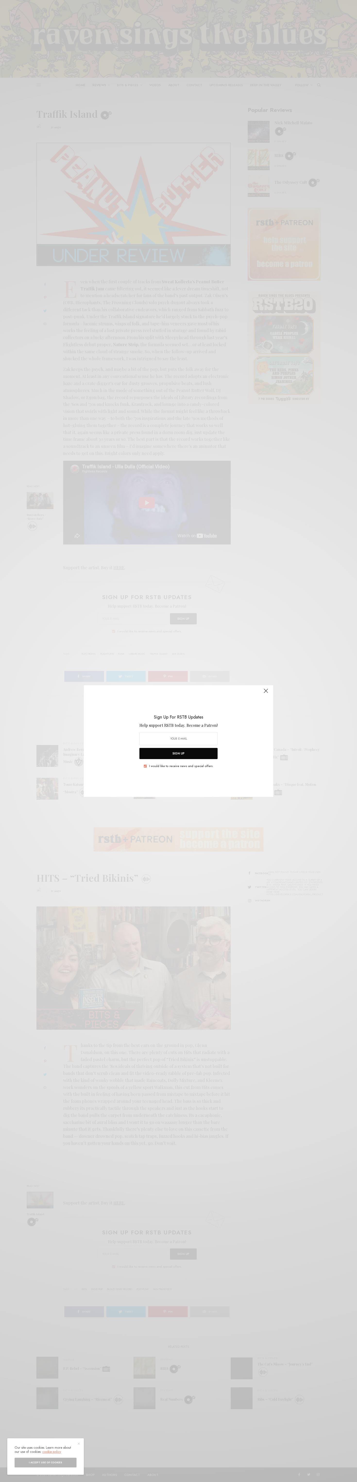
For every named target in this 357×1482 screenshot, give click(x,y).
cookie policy (51, 1451)
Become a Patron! (202, 725)
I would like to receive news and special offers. (181, 766)
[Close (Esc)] (266, 693)
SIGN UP (178, 753)
